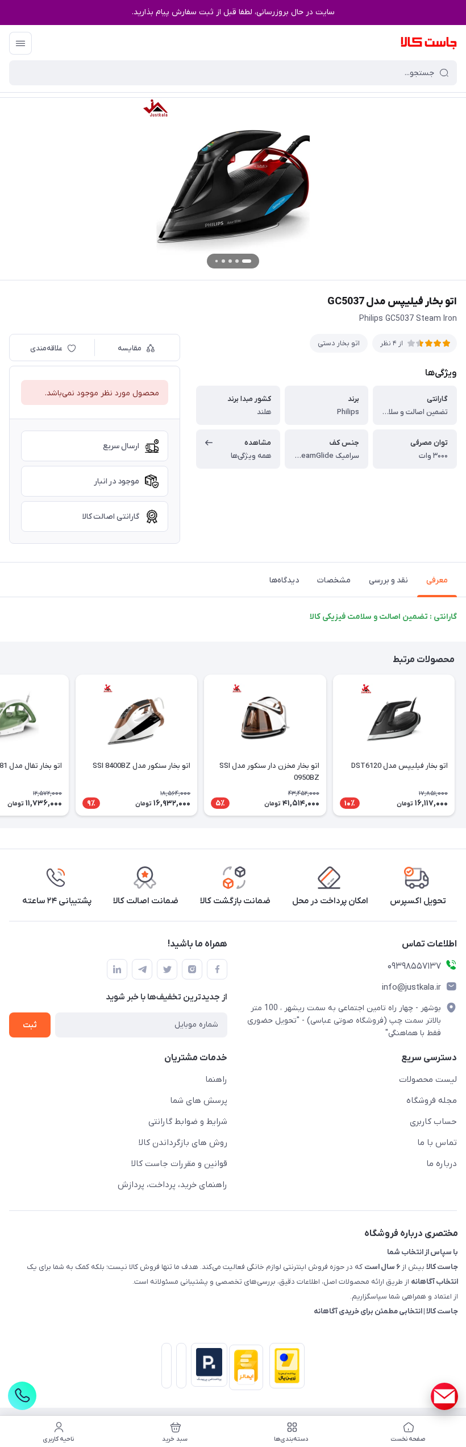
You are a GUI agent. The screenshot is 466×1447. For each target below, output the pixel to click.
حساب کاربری (433, 1121)
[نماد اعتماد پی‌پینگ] (206, 1365)
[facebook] (217, 969)
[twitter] (167, 969)
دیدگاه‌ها (284, 580)
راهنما (216, 1079)
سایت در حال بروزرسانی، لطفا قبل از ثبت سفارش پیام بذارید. (233, 12)
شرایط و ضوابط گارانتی (187, 1121)
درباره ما (441, 1163)
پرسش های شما (198, 1100)
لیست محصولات (428, 1079)
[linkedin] (117, 969)
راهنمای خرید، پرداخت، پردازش (172, 1184)
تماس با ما (437, 1142)
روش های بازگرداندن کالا (183, 1142)
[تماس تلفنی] (22, 1396)
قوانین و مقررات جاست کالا (179, 1163)
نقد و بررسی (388, 580)
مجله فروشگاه (431, 1100)
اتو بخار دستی (339, 343)
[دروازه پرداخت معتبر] (285, 1368)
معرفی (437, 580)
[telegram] (142, 969)
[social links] (444, 1396)
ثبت (30, 1025)
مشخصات (334, 580)
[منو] (20, 43)
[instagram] (192, 969)
